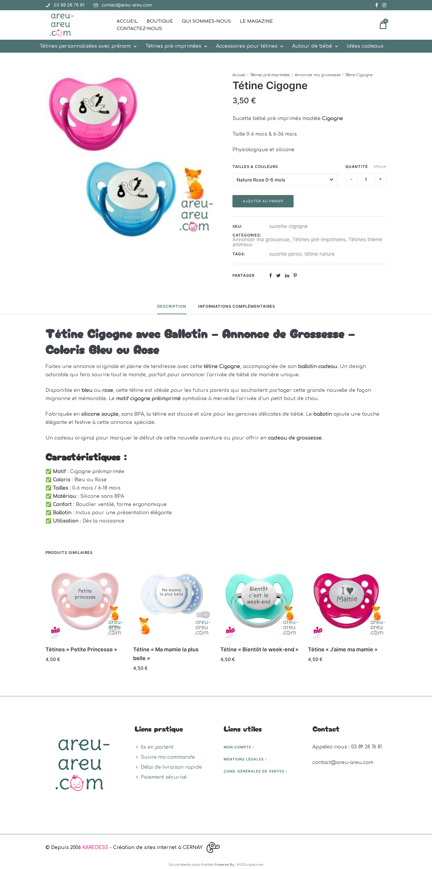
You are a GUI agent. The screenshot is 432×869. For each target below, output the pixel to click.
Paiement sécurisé (164, 777)
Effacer (380, 167)
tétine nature (319, 254)
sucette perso (285, 254)
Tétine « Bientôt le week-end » (259, 649)
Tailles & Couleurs (255, 166)
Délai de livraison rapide (171, 767)
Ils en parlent (157, 747)
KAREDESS (95, 847)
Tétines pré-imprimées (173, 46)
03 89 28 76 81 (69, 5)
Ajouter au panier (263, 201)
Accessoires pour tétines (246, 46)
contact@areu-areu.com (127, 5)
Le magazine (256, 21)
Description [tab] (171, 306)
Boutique (160, 21)
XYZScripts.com (250, 865)
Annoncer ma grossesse (317, 75)
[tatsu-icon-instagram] (384, 5)
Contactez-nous (139, 28)
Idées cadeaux (365, 46)
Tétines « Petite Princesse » (81, 649)
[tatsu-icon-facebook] (376, 5)
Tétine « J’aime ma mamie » (343, 649)
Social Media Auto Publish (191, 865)
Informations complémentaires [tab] (236, 306)
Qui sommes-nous (206, 21)
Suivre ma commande (168, 757)
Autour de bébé (312, 46)
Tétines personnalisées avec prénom (85, 46)
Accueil (127, 21)
